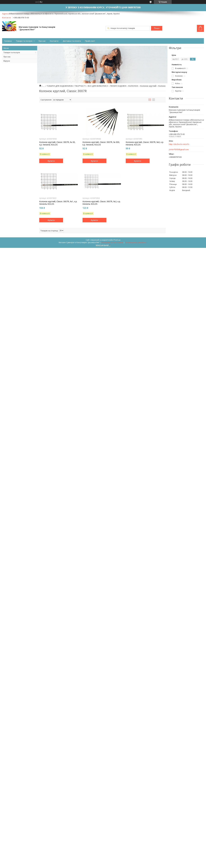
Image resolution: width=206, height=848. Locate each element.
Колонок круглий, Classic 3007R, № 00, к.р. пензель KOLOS (57, 143)
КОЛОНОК (133, 86)
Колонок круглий (148, 86)
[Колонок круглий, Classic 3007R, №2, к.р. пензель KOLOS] (102, 181)
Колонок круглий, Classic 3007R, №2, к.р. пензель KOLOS (102, 202)
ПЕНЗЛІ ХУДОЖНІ (118, 86)
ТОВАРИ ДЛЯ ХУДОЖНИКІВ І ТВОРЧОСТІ (66, 86)
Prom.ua (117, 240)
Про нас (42, 41)
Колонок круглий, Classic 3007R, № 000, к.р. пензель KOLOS (101, 143)
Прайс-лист (90, 41)
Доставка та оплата (72, 41)
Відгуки (7, 61)
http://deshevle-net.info (179, 144)
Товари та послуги (24, 41)
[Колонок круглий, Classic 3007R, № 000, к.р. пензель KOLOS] (102, 122)
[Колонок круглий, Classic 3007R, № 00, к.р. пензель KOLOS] (59, 122)
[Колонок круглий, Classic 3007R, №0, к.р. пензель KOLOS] (145, 122)
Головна (8, 41)
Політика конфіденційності (136, 242)
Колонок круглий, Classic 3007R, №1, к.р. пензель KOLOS (58, 202)
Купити (51, 160)
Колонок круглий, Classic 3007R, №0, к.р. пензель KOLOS (145, 143)
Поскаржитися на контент (112, 242)
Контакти (54, 41)
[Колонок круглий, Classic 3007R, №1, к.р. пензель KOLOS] (59, 181)
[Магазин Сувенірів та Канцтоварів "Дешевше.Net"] (9, 26)
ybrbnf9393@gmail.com (179, 149)
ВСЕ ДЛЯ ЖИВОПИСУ (98, 86)
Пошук (156, 28)
